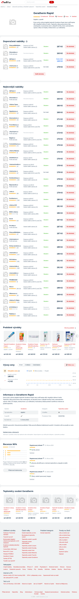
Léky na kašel (63, 544)
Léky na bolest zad (64, 533)
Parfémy (30, 569)
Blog (21, 592)
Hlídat (67, 16)
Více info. (12, 464)
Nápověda (15, 592)
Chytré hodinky (7, 567)
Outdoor (54, 569)
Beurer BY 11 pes (8, 551)
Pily (35, 569)
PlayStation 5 (43, 567)
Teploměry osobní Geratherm (30, 557)
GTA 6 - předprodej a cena (34, 575)
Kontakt (36, 594)
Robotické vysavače (15, 569)
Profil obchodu (13, 54)
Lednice (5, 569)
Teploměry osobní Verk (28, 550)
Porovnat (59, 16)
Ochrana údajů (38, 592)
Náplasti (61, 554)
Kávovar (68, 567)
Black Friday (67, 569)
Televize (62, 567)
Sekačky (40, 569)
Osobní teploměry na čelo (29, 533)
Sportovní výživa (63, 551)
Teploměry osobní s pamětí (29, 539)
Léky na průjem (63, 540)
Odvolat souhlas (65, 592)
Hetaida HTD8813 (8, 554)
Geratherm (24, 408)
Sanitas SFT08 (7, 558)
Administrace (28, 592)
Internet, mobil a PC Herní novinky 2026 (14, 575)
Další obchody (39, 74)
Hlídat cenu (71, 365)
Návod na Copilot (27, 583)
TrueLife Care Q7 (8, 537)
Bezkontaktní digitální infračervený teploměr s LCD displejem (11, 541)
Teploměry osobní (40, 6)
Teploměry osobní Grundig (29, 548)
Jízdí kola (47, 569)
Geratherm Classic (8, 556)
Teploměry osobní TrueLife (29, 555)
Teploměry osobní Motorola (29, 552)
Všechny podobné (69, 328)
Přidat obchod (6, 592)
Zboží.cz (3, 6)
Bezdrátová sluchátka (19, 567)
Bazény (60, 569)
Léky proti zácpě (63, 542)
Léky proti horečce (64, 537)
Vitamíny (61, 549)
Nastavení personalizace (51, 592)
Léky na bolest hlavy (64, 535)
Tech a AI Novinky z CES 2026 (11, 583)
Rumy (24, 569)
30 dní (21, 365)
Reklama (74, 592)
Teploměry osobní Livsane (29, 545)
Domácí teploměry (45, 533)
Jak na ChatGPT (38, 583)
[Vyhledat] (51, 2)
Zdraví (8, 6)
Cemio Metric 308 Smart (10, 549)
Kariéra (43, 594)
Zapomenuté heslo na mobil (50, 575)
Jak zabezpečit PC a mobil (10, 577)
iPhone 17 (30, 567)
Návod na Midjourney (62, 583)
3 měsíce (27, 365)
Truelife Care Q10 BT (9, 561)
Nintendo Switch (53, 567)
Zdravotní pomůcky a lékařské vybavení (23, 6)
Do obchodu (70, 46)
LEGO (36, 567)
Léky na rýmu (62, 547)
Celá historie (36, 365)
